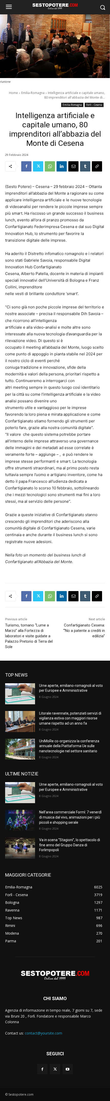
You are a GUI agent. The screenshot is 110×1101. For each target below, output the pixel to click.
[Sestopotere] (55, 6)
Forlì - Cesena (94, 105)
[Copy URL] (97, 166)
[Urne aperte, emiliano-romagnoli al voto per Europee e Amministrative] (20, 693)
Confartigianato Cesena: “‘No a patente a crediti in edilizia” (84, 630)
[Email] (73, 166)
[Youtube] (68, 1069)
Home (13, 93)
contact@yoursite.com (43, 1033)
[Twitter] (38, 166)
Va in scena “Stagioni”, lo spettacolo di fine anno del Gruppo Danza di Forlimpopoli (69, 845)
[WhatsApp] (50, 166)
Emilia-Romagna (33, 93)
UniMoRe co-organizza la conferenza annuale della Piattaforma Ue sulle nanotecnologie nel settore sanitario (69, 746)
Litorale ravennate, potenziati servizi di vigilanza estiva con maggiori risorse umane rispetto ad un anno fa (70, 718)
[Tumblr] (85, 166)
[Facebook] (26, 166)
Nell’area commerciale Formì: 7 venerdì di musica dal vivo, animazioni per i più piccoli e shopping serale (70, 817)
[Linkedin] (62, 166)
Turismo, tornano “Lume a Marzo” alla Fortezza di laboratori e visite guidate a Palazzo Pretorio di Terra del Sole (29, 636)
